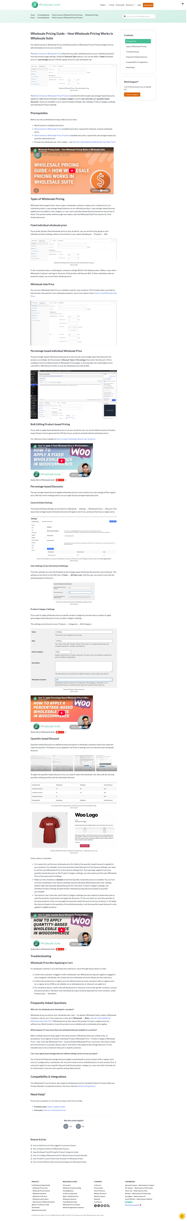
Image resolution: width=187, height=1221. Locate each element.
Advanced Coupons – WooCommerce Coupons (139, 1185)
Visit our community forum (55, 1110)
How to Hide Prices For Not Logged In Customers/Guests (54, 1145)
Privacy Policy (98, 1188)
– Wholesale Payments (39, 1193)
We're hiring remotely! (132, 1205)
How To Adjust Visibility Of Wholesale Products (51, 1149)
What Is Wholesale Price (71, 1196)
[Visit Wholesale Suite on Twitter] (98, 1206)
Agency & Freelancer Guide (40, 1204)
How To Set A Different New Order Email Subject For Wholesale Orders (60, 1162)
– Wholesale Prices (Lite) (40, 1188)
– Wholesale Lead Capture (40, 1199)
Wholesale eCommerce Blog (72, 1188)
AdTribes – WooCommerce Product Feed (138, 1193)
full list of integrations (86, 1086)
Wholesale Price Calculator (71, 1204)
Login (139, 5)
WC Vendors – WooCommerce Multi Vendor (139, 1188)
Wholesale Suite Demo (39, 1210)
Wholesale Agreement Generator (73, 1207)
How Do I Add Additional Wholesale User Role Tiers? (94, 142)
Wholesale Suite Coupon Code (95, 1215)
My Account (67, 1185)
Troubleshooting (132, 52)
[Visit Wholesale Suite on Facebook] (95, 1206)
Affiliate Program (99, 1196)
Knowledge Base (68, 1191)
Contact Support (132, 94)
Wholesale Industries (69, 1199)
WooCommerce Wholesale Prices (48, 53)
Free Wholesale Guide (70, 1202)
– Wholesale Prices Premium (41, 1191)
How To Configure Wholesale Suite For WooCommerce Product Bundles (60, 1155)
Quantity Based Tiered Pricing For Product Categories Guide (55, 1152)
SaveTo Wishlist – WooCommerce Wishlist (138, 1199)
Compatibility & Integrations (137, 62)
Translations (98, 1202)
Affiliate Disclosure (100, 1193)
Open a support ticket (56, 1107)
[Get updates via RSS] (108, 1206)
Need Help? (130, 67)
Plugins (102, 5)
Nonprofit (97, 1199)
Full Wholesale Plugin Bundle (41, 1185)
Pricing (111, 5)
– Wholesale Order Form (39, 1196)
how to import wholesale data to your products (76, 439)
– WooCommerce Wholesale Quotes (43, 1202)
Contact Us (97, 1185)
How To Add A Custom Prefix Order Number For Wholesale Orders (58, 1159)
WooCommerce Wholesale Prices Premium (52, 96)
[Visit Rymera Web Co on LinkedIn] (105, 1206)
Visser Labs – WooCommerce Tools (136, 1191)
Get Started (148, 5)
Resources (129, 5)
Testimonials (120, 5)
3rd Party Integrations (70, 1193)
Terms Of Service (99, 1191)
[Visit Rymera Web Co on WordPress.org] (101, 1206)
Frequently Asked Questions (136, 57)
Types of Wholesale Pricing (136, 46)
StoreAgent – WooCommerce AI (135, 1196)
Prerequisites (131, 41)
